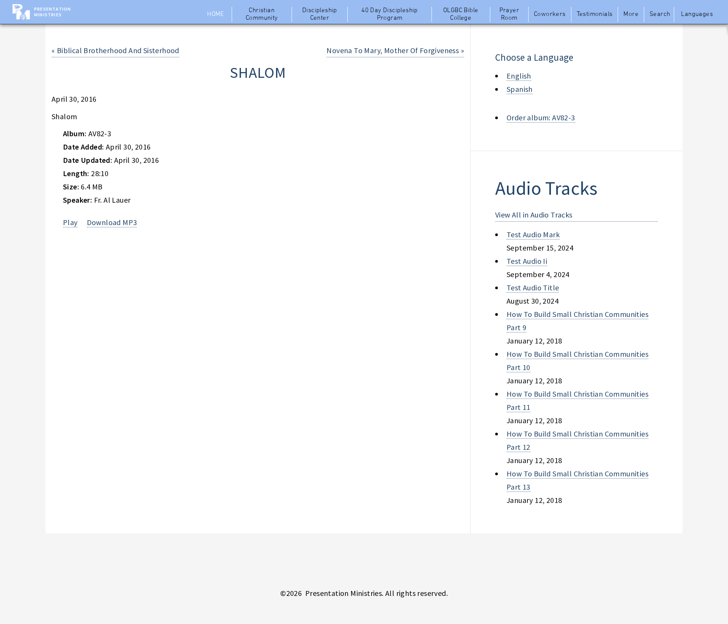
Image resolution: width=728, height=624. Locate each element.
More (631, 14)
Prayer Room (509, 14)
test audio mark (533, 234)
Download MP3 (112, 222)
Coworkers (550, 14)
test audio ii (527, 261)
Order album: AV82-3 (541, 117)
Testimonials (595, 14)
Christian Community (262, 14)
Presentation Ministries (52, 11)
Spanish (520, 89)
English (519, 75)
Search (660, 14)
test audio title (533, 287)
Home (215, 14)
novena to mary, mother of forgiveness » (395, 50)
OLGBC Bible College (460, 14)
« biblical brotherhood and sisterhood (115, 50)
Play (70, 222)
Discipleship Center (319, 14)
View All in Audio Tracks (534, 214)
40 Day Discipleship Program (389, 14)
